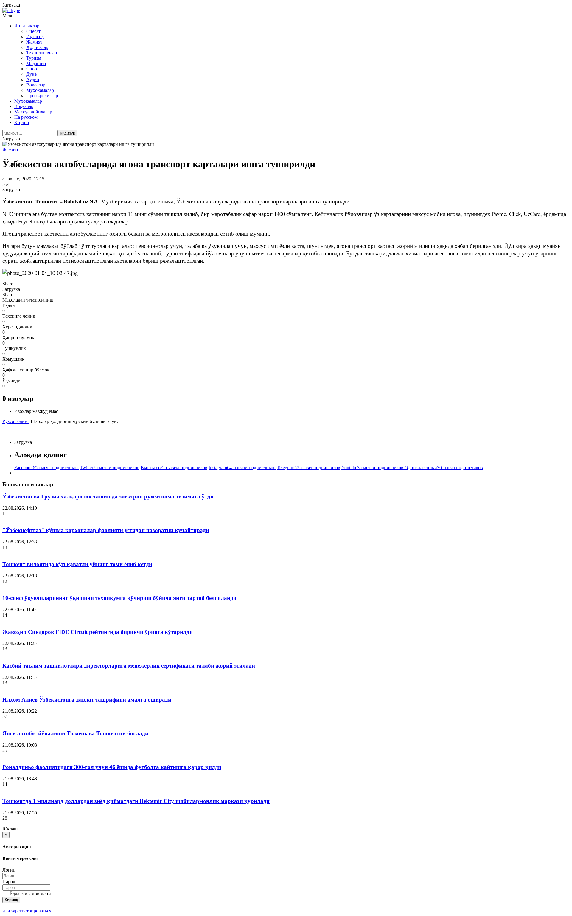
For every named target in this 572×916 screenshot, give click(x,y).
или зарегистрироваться (26, 910)
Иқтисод (35, 36)
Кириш (21, 122)
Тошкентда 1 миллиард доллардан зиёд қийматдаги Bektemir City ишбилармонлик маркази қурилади (136, 801)
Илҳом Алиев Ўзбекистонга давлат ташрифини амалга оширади (86, 699)
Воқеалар (35, 84)
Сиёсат (33, 31)
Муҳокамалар (40, 90)
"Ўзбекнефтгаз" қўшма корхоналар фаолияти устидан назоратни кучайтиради (105, 530)
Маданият (36, 63)
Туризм (33, 58)
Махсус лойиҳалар (33, 111)
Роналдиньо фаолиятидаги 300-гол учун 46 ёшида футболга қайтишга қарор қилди (111, 767)
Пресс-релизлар (42, 95)
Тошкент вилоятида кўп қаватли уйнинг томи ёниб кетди (77, 564)
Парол (8, 881)
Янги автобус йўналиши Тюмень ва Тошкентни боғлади (75, 733)
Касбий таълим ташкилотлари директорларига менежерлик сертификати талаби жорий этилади (128, 665)
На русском (26, 117)
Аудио (32, 79)
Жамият (34, 41)
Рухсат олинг (15, 421)
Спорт (32, 68)
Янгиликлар (26, 25)
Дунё (31, 74)
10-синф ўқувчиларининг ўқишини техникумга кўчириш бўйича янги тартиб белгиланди (119, 598)
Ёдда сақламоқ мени (29, 893)
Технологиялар (41, 52)
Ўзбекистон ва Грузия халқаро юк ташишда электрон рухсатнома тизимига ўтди (108, 496)
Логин (8, 869)
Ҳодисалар (37, 47)
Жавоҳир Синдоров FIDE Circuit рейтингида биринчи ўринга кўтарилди (97, 632)
